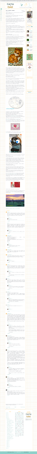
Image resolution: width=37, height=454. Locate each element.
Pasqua (17, 416)
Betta (8, 376)
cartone (16, 421)
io (23, 427)
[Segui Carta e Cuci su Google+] (1, 13)
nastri (23, 429)
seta (18, 434)
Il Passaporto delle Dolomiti (31, 31)
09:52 (11, 230)
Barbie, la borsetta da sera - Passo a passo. (31, 35)
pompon (21, 432)
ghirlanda (16, 425)
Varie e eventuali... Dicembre (31, 45)
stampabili (22, 434)
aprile (8, 444)
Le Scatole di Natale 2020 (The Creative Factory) (31, 40)
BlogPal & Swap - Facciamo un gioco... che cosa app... (10, 427)
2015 (7, 416)
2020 (7, 412)
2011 (7, 448)
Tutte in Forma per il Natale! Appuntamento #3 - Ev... (10, 429)
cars (19, 420)
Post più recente (8, 407)
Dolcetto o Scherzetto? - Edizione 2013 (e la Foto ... (10, 437)
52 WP (16, 412)
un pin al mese (17, 435)
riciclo (18, 433)
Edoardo (13, 208)
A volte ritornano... (9, 426)
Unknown (8, 264)
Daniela (8, 278)
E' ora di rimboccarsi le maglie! (10, 435)
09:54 (11, 271)
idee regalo (16, 426)
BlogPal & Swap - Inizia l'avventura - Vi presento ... (10, 436)
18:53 (11, 235)
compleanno (11, 208)
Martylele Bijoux (8, 119)
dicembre (8, 418)
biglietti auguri (18, 418)
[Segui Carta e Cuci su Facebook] (1, 9)
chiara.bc (8, 291)
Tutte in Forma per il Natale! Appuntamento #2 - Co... (10, 434)
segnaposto (16, 434)
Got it (19, 1)
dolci (19, 423)
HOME (15, 407)
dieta (15, 423)
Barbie (20, 412)
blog (8, 208)
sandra (8, 223)
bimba (23, 418)
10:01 (11, 298)
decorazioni (20, 422)
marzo (7, 445)
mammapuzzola (9, 313)
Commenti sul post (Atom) (11, 408)
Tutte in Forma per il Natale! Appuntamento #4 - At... (10, 425)
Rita (7, 349)
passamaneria (16, 431)
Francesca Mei (9, 335)
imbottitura (21, 426)
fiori (15, 424)
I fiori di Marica (9, 254)
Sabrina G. (10, 218)
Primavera (21, 416)
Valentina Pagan (9, 235)
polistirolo (16, 432)
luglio (8, 442)
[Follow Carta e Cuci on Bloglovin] (29, 92)
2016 (7, 415)
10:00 (11, 285)
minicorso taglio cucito (18, 429)
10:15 (11, 367)
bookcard (21, 419)
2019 (7, 413)
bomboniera (18, 419)
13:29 (11, 313)
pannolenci (20, 430)
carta (23, 420)
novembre (8, 419)
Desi (7, 389)
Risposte (9, 217)
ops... (30, 48)
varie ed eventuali (18, 208)
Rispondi (9, 233)
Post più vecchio (23, 407)
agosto (8, 441)
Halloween (16, 414)
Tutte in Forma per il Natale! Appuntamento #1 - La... (10, 438)
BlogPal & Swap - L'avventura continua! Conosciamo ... (10, 431)
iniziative (16, 427)
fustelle (20, 424)
